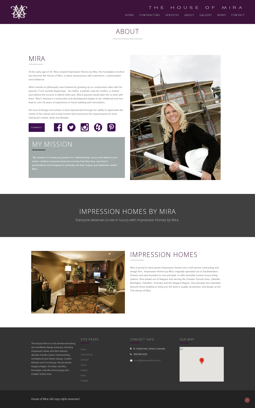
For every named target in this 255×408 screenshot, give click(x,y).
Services (172, 15)
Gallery (205, 15)
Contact (238, 15)
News (221, 15)
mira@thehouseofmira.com (147, 360)
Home (129, 15)
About (189, 15)
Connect (36, 127)
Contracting (149, 15)
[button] (201, 361)
